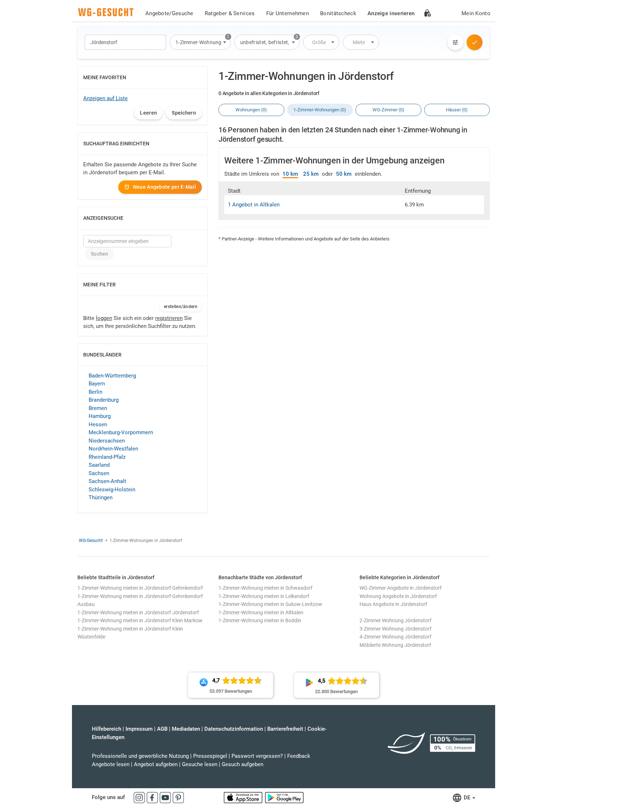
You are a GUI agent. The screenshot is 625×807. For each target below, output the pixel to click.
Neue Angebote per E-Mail (164, 187)
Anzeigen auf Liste (105, 98)
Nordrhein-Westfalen (113, 448)
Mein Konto (476, 13)
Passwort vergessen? (257, 756)
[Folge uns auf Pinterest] (178, 797)
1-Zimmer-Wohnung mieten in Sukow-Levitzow (270, 604)
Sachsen (99, 473)
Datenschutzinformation (233, 729)
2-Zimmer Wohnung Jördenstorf (395, 620)
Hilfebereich (106, 729)
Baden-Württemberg (112, 375)
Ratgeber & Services (230, 13)
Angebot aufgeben (156, 764)
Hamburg (100, 416)
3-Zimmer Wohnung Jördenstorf (395, 629)
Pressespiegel (210, 756)
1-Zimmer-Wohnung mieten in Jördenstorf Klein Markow (140, 620)
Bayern (97, 383)
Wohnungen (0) (251, 109)
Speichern (184, 113)
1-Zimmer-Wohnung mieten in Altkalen (260, 612)
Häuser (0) (457, 109)
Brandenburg (104, 400)
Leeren (148, 113)
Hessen (98, 424)
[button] (200, 42)
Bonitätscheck (338, 13)
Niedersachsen (107, 440)
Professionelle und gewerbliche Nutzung (140, 756)
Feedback (298, 756)
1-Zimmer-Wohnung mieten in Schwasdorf (265, 588)
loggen (104, 318)
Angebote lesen (110, 764)
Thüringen (100, 497)
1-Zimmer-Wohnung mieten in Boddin (259, 620)
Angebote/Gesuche (169, 13)
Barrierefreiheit (285, 729)
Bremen (98, 408)
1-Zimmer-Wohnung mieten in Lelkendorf (263, 596)
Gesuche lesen (199, 764)
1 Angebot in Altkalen (254, 204)
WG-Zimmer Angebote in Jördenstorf (401, 588)
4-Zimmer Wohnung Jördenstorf (395, 637)
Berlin (95, 392)
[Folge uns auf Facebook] (153, 797)
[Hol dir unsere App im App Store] (243, 797)
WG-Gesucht (91, 540)
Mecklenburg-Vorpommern (121, 432)
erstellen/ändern (180, 306)
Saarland (99, 465)
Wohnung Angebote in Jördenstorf (398, 596)
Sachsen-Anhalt (107, 481)
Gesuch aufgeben (242, 764)
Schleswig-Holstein (112, 489)
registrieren (169, 318)
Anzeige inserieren (390, 13)
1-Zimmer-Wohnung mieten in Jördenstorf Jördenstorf (138, 612)
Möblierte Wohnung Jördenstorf (395, 645)
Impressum (139, 729)
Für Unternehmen (287, 13)
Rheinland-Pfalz (107, 457)
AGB (162, 729)
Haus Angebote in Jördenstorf (393, 604)
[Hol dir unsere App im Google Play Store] (284, 797)
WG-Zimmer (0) (388, 109)
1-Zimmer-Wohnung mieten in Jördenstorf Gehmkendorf (140, 588)
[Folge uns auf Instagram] (139, 797)
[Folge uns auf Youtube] (166, 797)
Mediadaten (186, 729)
